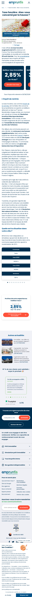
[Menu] (3, 2)
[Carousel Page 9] (22, 282)
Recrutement (6, 494)
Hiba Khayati (12, 41)
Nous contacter (6, 489)
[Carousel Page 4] (13, 282)
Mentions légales (22, 485)
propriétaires (24, 56)
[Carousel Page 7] (18, 282)
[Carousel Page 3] (11, 282)
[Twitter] (13, 542)
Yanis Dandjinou (11, 39)
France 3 (20, 135)
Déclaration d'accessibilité (21, 481)
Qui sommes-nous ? (8, 481)
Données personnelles (20, 488)
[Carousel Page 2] (9, 282)
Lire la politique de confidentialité (11, 589)
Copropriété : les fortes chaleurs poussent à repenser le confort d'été (21, 350)
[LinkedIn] (17, 542)
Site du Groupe (6, 483)
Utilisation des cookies (23, 492)
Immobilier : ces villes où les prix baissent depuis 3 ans (21, 341)
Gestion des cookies (23, 494)
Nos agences (6, 486)
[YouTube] (22, 542)
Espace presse (6, 492)
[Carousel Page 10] (24, 282)
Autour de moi (16, 425)
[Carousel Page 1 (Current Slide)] (7, 282)
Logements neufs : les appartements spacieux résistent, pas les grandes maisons (22, 359)
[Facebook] (9, 542)
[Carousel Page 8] (20, 282)
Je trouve (24, 418)
